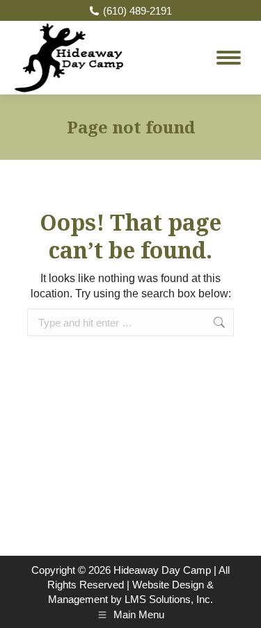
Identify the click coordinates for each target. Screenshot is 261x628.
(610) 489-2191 (137, 11)
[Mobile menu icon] (228, 57)
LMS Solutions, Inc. (169, 599)
